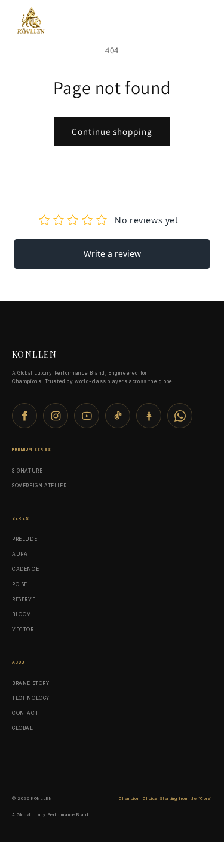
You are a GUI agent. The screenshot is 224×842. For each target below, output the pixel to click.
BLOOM (22, 614)
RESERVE (23, 599)
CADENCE (25, 569)
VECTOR (23, 629)
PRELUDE (24, 539)
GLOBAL (22, 728)
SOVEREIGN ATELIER (39, 486)
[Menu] (198, 22)
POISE (19, 584)
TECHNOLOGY (31, 698)
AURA (19, 554)
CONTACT (25, 713)
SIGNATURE (27, 471)
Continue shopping (112, 131)
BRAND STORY (31, 683)
